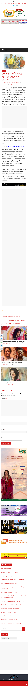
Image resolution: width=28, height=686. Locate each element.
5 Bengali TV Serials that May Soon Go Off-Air (12, 601)
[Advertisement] (14, 37)
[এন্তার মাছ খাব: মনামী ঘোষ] (14, 368)
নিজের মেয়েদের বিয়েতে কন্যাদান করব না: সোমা (9, 592)
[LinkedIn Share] (1, 345)
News (4, 70)
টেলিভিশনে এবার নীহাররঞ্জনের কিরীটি (17, 320)
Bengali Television (13, 84)
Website (3, 437)
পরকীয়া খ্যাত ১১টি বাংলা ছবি (6, 568)
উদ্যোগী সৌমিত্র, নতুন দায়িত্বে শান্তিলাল (16, 146)
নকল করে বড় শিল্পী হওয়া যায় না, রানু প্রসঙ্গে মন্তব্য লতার (11, 608)
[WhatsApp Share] (1, 341)
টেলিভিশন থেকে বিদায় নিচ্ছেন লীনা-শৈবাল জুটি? (12, 362)
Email (3, 430)
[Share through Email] (1, 348)
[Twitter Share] (1, 338)
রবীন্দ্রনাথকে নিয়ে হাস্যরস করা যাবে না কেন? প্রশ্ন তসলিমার (11, 605)
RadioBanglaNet (15, 82)
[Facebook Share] (1, 335)
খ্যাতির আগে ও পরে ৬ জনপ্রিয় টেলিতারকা (8, 615)
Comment (4, 398)
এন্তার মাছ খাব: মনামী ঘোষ (8, 383)
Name (3, 421)
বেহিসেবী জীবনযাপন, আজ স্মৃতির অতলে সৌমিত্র (9, 572)
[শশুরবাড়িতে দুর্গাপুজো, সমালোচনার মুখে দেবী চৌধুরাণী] (14, 327)
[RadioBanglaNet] (2, 49)
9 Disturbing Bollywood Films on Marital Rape (12, 579)
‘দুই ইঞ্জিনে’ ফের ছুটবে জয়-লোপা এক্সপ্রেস (8, 612)
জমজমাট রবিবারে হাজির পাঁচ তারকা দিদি (11, 317)
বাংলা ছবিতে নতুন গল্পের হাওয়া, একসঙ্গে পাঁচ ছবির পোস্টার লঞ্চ (12, 576)
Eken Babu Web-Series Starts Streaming (11, 623)
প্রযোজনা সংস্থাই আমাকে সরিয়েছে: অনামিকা (9, 619)
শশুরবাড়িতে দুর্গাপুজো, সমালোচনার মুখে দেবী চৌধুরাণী (13, 342)
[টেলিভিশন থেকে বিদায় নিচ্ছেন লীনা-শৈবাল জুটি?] (14, 348)
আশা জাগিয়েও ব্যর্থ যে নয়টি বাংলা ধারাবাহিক (8, 583)
